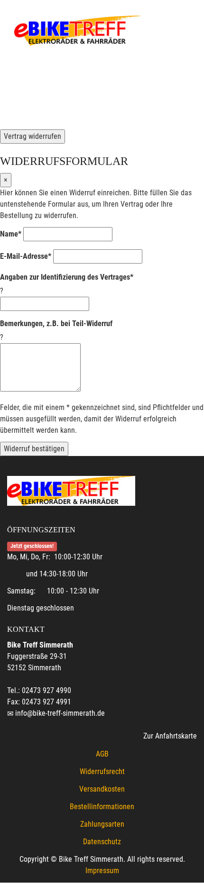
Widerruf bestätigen (34, 448)
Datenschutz (102, 841)
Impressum (102, 870)
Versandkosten (102, 789)
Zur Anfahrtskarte (170, 735)
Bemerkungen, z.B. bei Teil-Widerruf (56, 323)
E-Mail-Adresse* (25, 256)
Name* (10, 233)
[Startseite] (78, 29)
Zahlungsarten (102, 824)
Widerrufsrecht (102, 771)
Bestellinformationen (102, 806)
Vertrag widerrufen (32, 136)
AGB (102, 753)
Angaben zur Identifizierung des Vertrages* (66, 277)
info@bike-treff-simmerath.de (60, 713)
